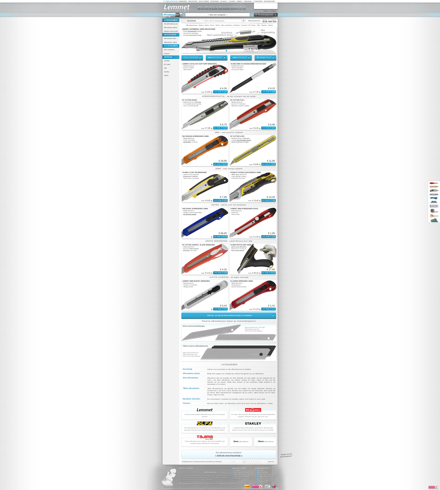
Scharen (232, 1)
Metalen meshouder (171, 31)
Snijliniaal (248, 1)
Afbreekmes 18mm (170, 42)
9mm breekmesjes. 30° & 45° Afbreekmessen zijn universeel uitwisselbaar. (255, 329)
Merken (168, 57)
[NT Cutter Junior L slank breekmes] (204, 259)
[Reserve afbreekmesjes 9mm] (228, 341)
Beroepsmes (192, 1)
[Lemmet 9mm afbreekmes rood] (253, 223)
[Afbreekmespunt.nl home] (172, 15)
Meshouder (170, 35)
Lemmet (166, 61)
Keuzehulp (191, 21)
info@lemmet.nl (263, 482)
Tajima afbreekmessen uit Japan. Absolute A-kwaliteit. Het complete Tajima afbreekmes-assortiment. (205, 442)
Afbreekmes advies (170, 27)
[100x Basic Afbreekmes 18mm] (204, 223)
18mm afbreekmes (191, 388)
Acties (207, 25)
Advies (201, 25)
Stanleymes (258, 1)
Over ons (260, 471)
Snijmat (240, 1)
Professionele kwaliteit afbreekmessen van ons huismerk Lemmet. (204, 415)
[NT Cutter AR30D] (204, 114)
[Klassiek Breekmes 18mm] (253, 295)
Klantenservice (254, 21)
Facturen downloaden (242, 476)
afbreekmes (214, 57)
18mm (217, 25)
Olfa (165, 68)
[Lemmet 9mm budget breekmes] (204, 295)
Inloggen (273, 11)
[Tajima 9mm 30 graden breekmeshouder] (253, 78)
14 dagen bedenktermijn (266, 476)
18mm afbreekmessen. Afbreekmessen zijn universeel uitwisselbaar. (192, 354)
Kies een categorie (217, 15)
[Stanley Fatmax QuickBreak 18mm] (253, 186)
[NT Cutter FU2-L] (253, 114)
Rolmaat (223, 1)
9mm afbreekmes (190, 378)
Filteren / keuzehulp (191, 57)
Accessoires (171, 46)
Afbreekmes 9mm (170, 38)
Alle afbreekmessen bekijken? (228, 454)
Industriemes (204, 1)
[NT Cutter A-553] (253, 150)
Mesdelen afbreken (191, 399)
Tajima (166, 75)
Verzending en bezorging (266, 474)
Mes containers (169, 50)
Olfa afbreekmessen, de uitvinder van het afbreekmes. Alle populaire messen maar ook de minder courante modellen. (204, 429)
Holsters (167, 53)
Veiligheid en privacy (264, 478)
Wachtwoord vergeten (242, 473)
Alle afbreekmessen (171, 24)
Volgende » (271, 462)
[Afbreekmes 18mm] (228, 360)
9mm (212, 25)
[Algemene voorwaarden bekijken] (210, 487)
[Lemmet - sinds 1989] (177, 6)
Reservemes (214, 1)
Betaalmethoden (263, 473)
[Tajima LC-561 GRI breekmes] (204, 186)
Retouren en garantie (265, 480)
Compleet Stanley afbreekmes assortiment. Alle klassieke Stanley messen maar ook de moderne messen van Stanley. (253, 429)
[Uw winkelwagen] (266, 6)
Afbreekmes (183, 1)
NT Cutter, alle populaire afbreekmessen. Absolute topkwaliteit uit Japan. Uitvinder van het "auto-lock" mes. (253, 415)
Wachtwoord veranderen (243, 474)
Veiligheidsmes (269, 1)
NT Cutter (167, 64)
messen (264, 57)
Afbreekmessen (191, 25)
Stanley (166, 72)
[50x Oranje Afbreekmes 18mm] (204, 150)
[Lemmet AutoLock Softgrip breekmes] (204, 78)
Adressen (237, 478)
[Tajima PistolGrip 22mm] (253, 259)
